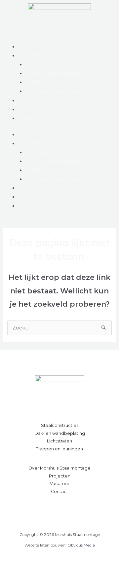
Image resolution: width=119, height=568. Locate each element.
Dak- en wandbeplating (54, 73)
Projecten (30, 100)
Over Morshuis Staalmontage (59, 468)
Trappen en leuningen (52, 91)
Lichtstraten (39, 82)
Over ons (29, 109)
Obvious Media (81, 545)
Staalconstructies (45, 64)
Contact (27, 118)
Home (25, 47)
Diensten (29, 55)
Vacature (59, 483)
